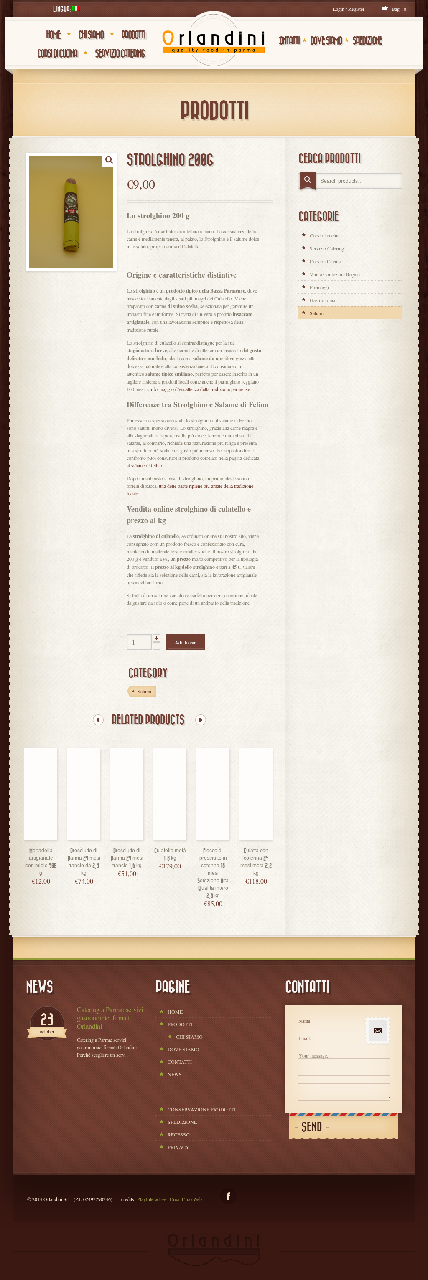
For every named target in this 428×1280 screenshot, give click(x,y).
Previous (98, 719)
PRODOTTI (133, 35)
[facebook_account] (228, 1196)
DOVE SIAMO (325, 40)
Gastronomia (322, 300)
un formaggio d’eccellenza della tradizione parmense (198, 389)
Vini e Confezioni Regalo (335, 274)
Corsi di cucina (324, 235)
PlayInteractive (151, 1199)
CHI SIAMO (90, 35)
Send (311, 1127)
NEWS (175, 1074)
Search (308, 182)
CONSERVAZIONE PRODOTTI (201, 1109)
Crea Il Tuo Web (186, 1199)
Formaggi (319, 287)
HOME (53, 35)
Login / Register (348, 8)
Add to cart (186, 642)
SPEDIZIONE (367, 40)
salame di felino (146, 465)
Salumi (317, 313)
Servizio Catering (120, 53)
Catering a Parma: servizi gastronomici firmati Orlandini (110, 1017)
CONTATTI (287, 40)
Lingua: (62, 9)
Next (200, 719)
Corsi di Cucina (57, 53)
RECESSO (179, 1134)
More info (49, 837)
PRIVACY (178, 1147)
